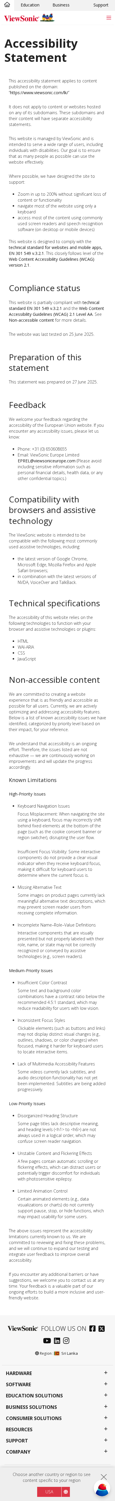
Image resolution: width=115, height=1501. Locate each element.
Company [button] (18, 1452)
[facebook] (93, 1329)
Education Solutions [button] (34, 1396)
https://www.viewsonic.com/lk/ (39, 92)
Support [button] (17, 1441)
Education (30, 5)
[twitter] (103, 1329)
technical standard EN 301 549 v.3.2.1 (54, 305)
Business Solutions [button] (31, 1407)
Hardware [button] (19, 1373)
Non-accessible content (31, 320)
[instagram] (67, 1341)
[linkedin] (58, 1341)
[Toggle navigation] (108, 17)
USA (49, 1492)
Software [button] (18, 1384)
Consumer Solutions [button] (34, 1418)
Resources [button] (19, 1429)
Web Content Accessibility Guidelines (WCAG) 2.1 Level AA (56, 311)
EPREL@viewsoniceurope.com (46, 461)
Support (101, 5)
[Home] (7, 5)
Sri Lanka (69, 1353)
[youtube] (48, 1341)
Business (61, 5)
